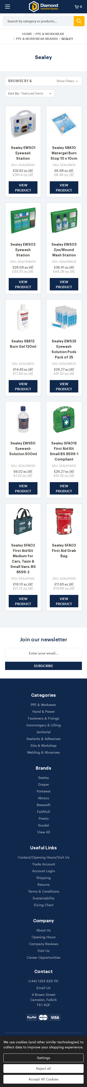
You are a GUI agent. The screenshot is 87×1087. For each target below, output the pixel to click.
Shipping (43, 878)
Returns (43, 884)
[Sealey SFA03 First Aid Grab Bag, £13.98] (64, 521)
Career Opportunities (43, 957)
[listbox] (37, 93)
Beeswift (44, 805)
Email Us (43, 988)
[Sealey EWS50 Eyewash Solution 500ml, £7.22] (23, 419)
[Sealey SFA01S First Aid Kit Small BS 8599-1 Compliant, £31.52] (64, 419)
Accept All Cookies (43, 1079)
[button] (43, 81)
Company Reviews (43, 944)
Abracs (43, 798)
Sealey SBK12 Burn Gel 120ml (23, 343)
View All (43, 832)
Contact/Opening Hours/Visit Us (43, 857)
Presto (44, 818)
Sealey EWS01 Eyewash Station (23, 153)
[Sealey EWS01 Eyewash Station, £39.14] (23, 124)
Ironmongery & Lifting (43, 725)
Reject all (43, 1068)
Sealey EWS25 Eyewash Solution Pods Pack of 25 (63, 349)
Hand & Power (43, 711)
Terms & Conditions (43, 891)
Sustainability (43, 898)
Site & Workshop (43, 745)
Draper (43, 784)
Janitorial (43, 732)
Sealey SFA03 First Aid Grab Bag (64, 551)
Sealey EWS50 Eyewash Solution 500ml (23, 449)
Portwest (44, 791)
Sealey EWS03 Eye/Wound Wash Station (64, 250)
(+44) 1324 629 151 (43, 981)
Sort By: (14, 93)
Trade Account (43, 864)
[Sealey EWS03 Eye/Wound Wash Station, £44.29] (64, 220)
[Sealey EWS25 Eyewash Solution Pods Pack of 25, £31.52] (64, 317)
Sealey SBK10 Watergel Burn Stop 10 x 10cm (64, 153)
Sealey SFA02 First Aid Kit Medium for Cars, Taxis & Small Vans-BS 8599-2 (23, 559)
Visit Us (43, 950)
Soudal (43, 825)
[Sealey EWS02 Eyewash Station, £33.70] (23, 220)
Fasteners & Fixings (43, 718)
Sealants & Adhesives (43, 739)
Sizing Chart (43, 905)
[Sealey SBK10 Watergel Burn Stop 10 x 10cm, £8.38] (64, 124)
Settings (43, 1058)
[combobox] (38, 21)
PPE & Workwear (43, 705)
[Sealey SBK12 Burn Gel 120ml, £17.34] (23, 317)
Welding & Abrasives (43, 752)
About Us (43, 930)
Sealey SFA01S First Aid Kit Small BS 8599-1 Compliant (64, 451)
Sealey (43, 777)
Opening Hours (44, 937)
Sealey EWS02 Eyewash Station (23, 250)
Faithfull (43, 811)
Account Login (43, 871)
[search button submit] (79, 21)
